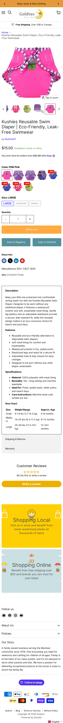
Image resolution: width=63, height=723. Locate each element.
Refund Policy (51, 710)
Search (8, 710)
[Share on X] (10, 260)
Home (5, 32)
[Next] (58, 3)
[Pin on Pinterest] (22, 260)
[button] (55, 721)
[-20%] (53, 179)
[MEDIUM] (21, 206)
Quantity (6, 212)
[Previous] (4, 3)
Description (11, 290)
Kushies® (10, 139)
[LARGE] (8, 206)
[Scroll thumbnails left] (3, 109)
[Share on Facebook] (4, 260)
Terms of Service (32, 710)
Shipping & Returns (15, 439)
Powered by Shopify (31, 717)
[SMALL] (35, 206)
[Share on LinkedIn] (16, 260)
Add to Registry (16, 242)
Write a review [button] (31, 484)
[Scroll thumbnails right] (58, 109)
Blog (18, 710)
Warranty (10, 448)
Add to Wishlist (47, 242)
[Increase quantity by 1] (30, 219)
